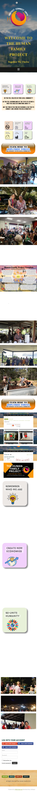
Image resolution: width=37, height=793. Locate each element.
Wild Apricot (18, 789)
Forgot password (6, 763)
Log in (19, 2)
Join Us (12, 776)
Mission (5, 776)
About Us (18, 776)
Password (4, 755)
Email (3, 750)
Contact (26, 776)
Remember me (7, 760)
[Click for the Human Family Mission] (18, 94)
